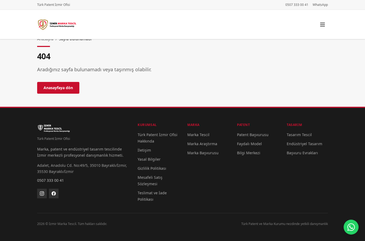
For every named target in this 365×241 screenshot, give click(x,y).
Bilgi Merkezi (248, 152)
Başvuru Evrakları (302, 152)
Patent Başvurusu (253, 134)
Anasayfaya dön (58, 87)
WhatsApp (320, 5)
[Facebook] (54, 193)
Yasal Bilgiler (149, 159)
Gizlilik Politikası (152, 168)
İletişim (144, 150)
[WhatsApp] (351, 227)
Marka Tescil (198, 134)
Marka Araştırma (202, 143)
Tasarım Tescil (299, 134)
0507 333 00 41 (296, 5)
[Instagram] (42, 193)
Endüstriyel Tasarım (304, 143)
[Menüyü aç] (322, 24)
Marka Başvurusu (203, 152)
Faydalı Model (249, 143)
